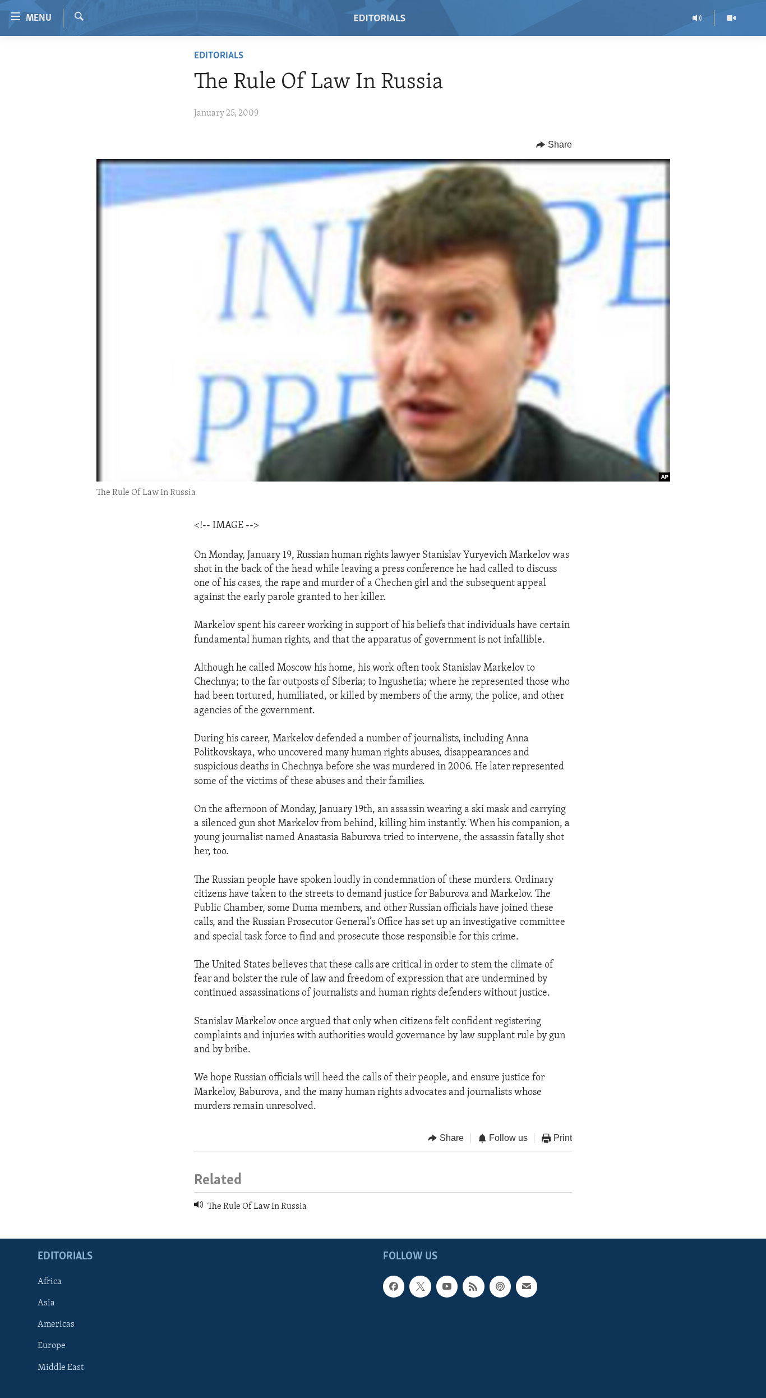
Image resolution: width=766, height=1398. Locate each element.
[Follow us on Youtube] (447, 1286)
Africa (50, 1281)
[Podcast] (500, 1286)
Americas (56, 1324)
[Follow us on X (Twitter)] (420, 1286)
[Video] (731, 18)
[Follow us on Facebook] (393, 1286)
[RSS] (473, 1286)
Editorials (218, 56)
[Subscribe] (526, 1286)
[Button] (554, 144)
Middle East (61, 1367)
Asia (46, 1303)
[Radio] (697, 18)
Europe (52, 1345)
